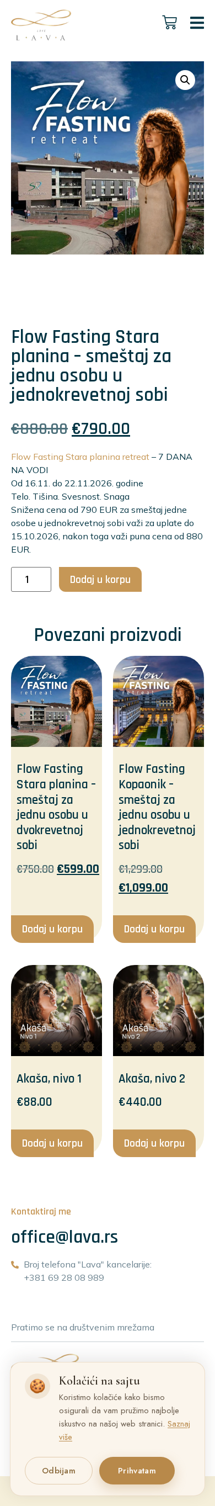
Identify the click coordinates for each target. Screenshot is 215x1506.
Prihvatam (137, 1471)
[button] (185, 80)
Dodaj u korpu (100, 579)
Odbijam (59, 1471)
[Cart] (169, 22)
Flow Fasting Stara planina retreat (80, 456)
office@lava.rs (64, 1237)
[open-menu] (197, 24)
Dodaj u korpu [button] (52, 929)
